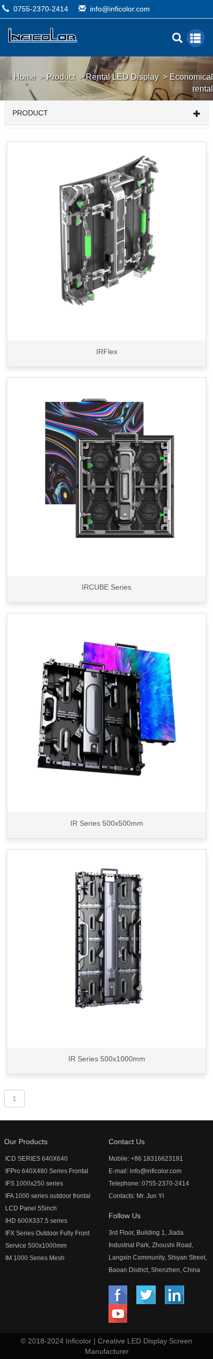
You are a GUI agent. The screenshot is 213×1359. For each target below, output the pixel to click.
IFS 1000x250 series (34, 1183)
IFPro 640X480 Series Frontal (46, 1171)
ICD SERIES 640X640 (36, 1158)
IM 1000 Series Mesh (35, 1258)
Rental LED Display (122, 76)
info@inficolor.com (120, 9)
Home (24, 76)
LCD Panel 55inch (31, 1208)
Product (61, 76)
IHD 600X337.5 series (36, 1220)
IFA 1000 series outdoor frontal (47, 1196)
